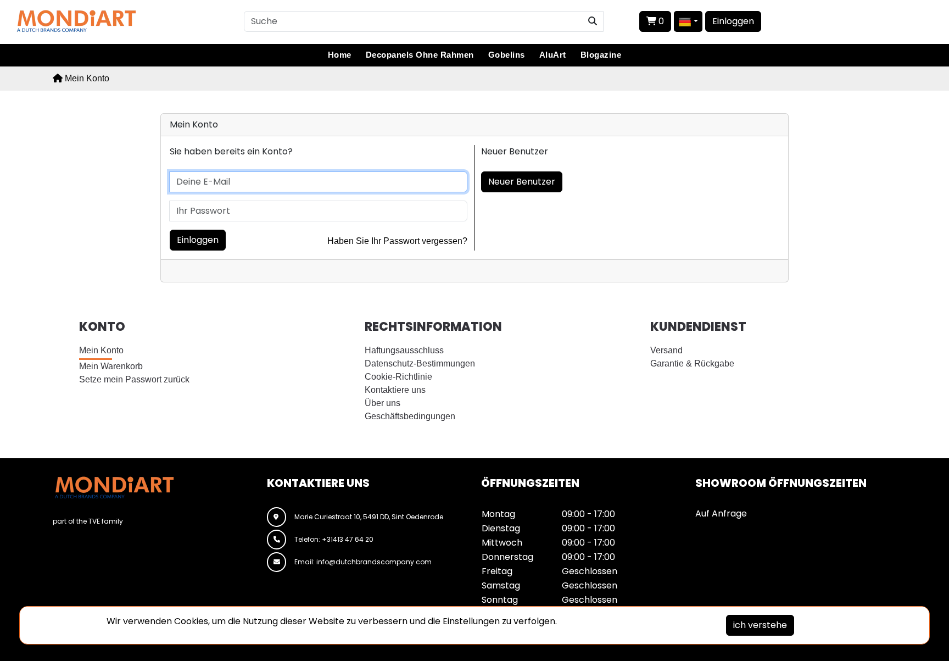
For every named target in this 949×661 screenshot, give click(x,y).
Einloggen (733, 21)
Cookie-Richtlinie (398, 376)
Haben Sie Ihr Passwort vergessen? (397, 241)
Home (339, 54)
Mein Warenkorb (111, 366)
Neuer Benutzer (521, 181)
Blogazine (601, 54)
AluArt (552, 54)
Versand (666, 350)
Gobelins (506, 54)
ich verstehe (760, 625)
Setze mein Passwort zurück (134, 379)
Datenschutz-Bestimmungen (420, 363)
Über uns (382, 403)
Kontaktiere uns (395, 390)
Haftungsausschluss (404, 350)
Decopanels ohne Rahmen (420, 54)
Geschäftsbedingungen (410, 416)
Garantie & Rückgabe (692, 363)
